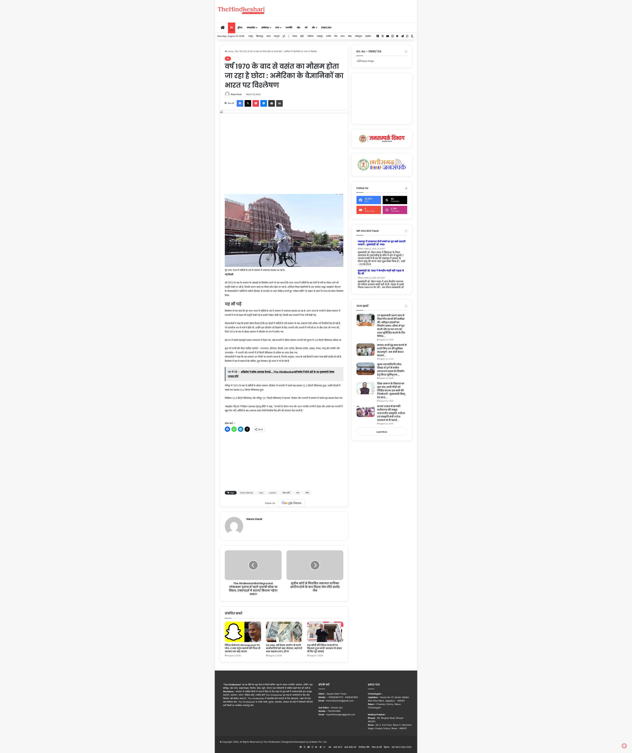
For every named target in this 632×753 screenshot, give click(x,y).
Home (230, 51)
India (261, 493)
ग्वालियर (310, 36)
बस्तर (268, 36)
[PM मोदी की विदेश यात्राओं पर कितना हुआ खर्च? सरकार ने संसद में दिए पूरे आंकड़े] (325, 632)
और (313, 27)
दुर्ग (284, 36)
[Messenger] (263, 103)
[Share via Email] (271, 103)
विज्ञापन (386, 747)
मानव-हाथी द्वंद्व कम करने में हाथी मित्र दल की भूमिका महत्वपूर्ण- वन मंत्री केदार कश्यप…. (392, 350)
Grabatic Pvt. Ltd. (318, 741)
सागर (343, 36)
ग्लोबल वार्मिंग (286, 493)
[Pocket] (255, 103)
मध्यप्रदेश (251, 27)
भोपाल (294, 36)
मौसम (307, 493)
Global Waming (246, 493)
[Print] (279, 103)
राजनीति (289, 27)
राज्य (277, 27)
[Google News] (291, 503)
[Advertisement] (350, 10)
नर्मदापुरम (358, 36)
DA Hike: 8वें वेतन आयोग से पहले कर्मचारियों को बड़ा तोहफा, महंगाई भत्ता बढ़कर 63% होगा (284, 648)
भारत (297, 493)
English (326, 27)
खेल (298, 27)
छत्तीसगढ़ (265, 27)
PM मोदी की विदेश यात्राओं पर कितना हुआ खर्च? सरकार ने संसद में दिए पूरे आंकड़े (324, 648)
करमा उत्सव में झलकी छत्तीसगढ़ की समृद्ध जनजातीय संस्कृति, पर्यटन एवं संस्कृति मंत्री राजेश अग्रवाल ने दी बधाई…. (391, 413)
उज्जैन (328, 36)
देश (231, 27)
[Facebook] (240, 103)
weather (272, 493)
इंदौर (302, 36)
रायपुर (250, 36)
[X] (248, 103)
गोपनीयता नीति (363, 747)
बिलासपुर (259, 36)
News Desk (236, 94)
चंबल (350, 36)
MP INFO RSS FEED (401, 747)
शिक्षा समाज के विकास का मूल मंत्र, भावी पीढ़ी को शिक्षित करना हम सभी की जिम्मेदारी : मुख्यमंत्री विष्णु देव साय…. (391, 390)
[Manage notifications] (624, 745)
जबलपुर (320, 36)
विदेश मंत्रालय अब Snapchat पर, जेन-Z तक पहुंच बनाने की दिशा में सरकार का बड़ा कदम (242, 648)
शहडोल (368, 36)
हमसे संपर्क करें (350, 747)
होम (330, 747)
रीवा (335, 36)
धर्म (306, 27)
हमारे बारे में (338, 747)
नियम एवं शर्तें (377, 747)
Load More (381, 431)
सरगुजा (276, 36)
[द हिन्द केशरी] (241, 11)
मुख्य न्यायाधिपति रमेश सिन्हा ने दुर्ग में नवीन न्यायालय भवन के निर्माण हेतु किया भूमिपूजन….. (390, 369)
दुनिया (239, 27)
